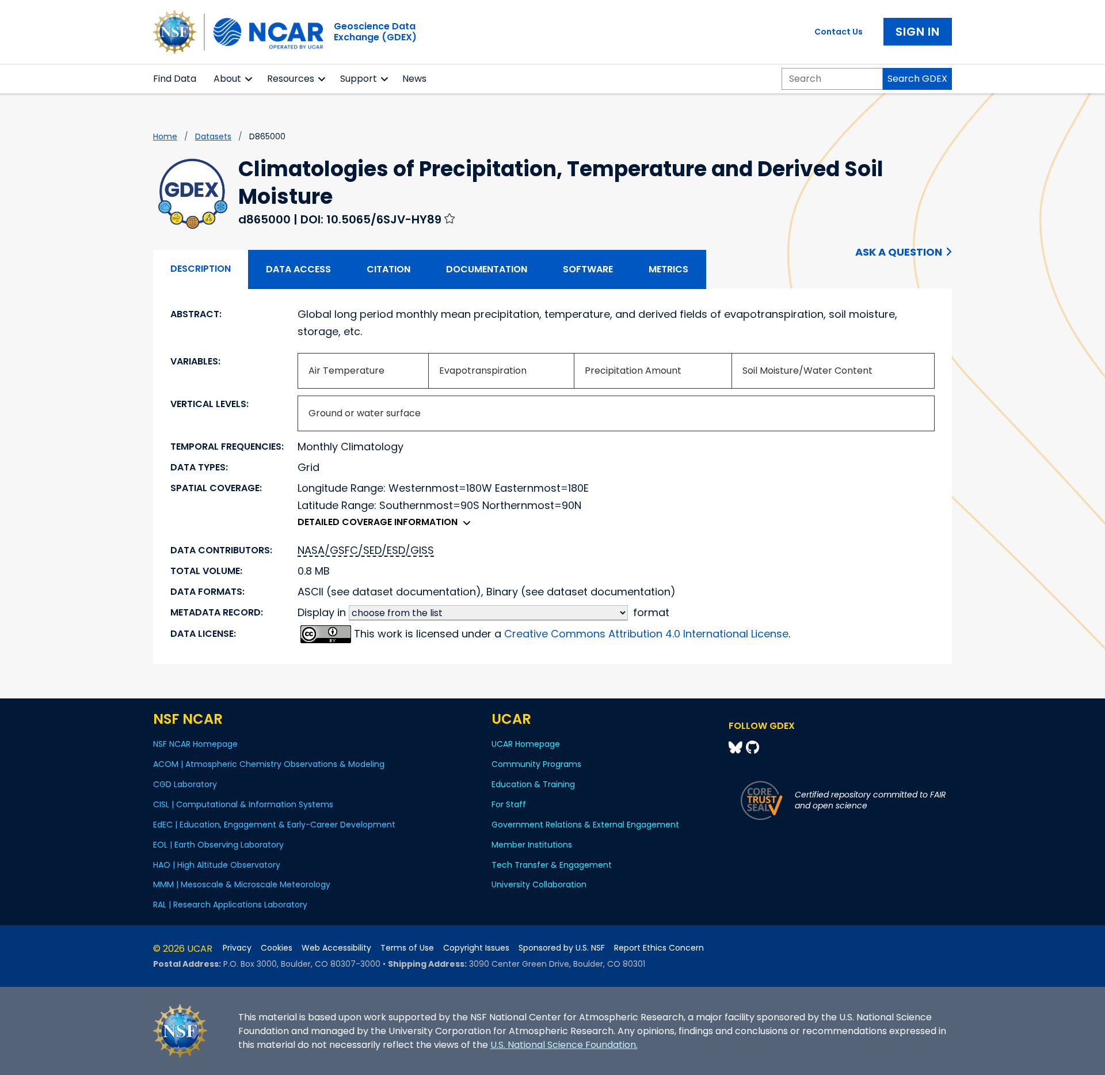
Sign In (918, 32)
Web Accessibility (336, 948)
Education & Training (533, 784)
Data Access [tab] (298, 269)
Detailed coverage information (378, 522)
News (414, 78)
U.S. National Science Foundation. (564, 1044)
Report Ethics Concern (659, 948)
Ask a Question (898, 252)
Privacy (237, 948)
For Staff (508, 804)
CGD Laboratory (185, 784)
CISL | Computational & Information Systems (243, 804)
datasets (213, 136)
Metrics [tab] (668, 269)
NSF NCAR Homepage (195, 744)
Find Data (174, 78)
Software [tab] (588, 269)
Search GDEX (917, 78)
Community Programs (536, 764)
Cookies (276, 948)
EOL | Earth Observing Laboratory (218, 844)
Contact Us (838, 31)
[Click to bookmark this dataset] (449, 218)
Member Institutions (531, 844)
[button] (249, 79)
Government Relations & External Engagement (585, 824)
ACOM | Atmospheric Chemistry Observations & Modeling (268, 764)
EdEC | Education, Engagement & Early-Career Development (274, 824)
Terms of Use (407, 948)
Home (165, 136)
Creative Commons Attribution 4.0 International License (646, 633)
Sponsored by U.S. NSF (562, 948)
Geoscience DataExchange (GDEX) (375, 32)
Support (358, 78)
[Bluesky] (737, 747)
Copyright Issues (476, 948)
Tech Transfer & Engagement (551, 865)
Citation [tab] (388, 269)
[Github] (752, 747)
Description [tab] (200, 268)
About (227, 78)
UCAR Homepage (525, 744)
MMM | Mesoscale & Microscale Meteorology (241, 884)
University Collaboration (538, 884)
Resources (290, 78)
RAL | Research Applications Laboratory (230, 904)
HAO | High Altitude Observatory (216, 865)
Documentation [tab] (486, 269)
